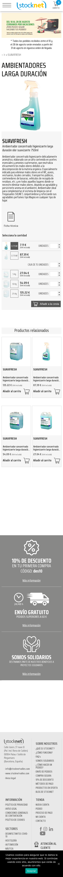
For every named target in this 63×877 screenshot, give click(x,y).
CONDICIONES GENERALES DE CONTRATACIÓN (16, 814)
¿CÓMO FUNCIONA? (44, 753)
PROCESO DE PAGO (44, 813)
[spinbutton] (55, 246)
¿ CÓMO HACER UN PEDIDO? (44, 766)
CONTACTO (41, 821)
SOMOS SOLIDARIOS (45, 761)
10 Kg (14, 284)
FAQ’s (38, 757)
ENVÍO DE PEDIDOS (44, 772)
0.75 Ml (14, 246)
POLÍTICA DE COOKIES (15, 820)
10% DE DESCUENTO (45, 780)
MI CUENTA (41, 817)
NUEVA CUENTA (42, 805)
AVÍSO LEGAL (11, 809)
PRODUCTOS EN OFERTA (47, 788)
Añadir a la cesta (49, 304)
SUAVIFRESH (14, 54)
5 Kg (14, 274)
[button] (59, 244)
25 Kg (14, 293)
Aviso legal (10, 778)
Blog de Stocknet (45, 792)
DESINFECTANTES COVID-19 (16, 835)
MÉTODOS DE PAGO (44, 784)
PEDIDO (39, 809)
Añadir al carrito (12, 391)
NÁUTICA (9, 849)
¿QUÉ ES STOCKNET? (45, 749)
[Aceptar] (58, 864)
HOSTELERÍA (11, 841)
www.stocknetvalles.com (17, 773)
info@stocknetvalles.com (17, 769)
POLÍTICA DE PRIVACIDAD (16, 805)
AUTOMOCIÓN (11, 845)
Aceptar (31, 870)
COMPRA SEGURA (43, 776)
